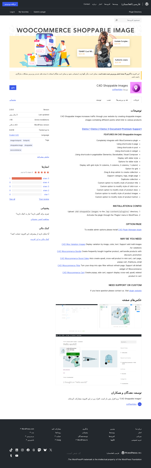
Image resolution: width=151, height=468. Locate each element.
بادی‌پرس (30, 440)
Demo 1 (86, 129)
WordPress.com (27, 429)
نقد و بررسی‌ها (122, 100)
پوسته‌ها (112, 432)
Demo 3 (104, 129)
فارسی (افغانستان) (113, 453)
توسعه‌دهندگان (83, 436)
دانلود (13, 88)
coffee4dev (117, 89)
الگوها (113, 440)
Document (115, 129)
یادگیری (85, 429)
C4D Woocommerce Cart (74, 272)
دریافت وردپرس (10, 4)
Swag (58, 440)
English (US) (14, 135)
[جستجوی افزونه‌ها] (116, 20)
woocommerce (15, 150)
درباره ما (139, 429)
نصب (109, 100)
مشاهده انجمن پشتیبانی (40, 219)
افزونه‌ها (112, 436)
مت (31, 432)
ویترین (112, 429)
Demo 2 (95, 129)
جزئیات (136, 100)
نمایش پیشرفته (43, 157)
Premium (127, 129)
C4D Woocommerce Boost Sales (74, 258)
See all (12, 199)
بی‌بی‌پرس (29, 436)
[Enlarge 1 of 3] (138, 307)
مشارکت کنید (56, 429)
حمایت (57, 436)
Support (137, 129)
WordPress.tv (81, 440)
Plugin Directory (135, 12)
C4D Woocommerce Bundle (69, 251)
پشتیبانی (12, 100)
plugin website (135, 290)
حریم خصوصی (136, 440)
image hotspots (15, 140)
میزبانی (139, 436)
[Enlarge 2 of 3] (94, 307)
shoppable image (16, 145)
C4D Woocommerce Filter (69, 265)
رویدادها (58, 432)
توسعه (98, 100)
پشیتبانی (85, 432)
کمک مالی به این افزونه (39, 239)
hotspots (26, 140)
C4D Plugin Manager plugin (130, 229)
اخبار (140, 432)
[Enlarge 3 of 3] (138, 337)
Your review (44, 199)
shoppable (28, 145)
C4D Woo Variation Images (73, 244)
